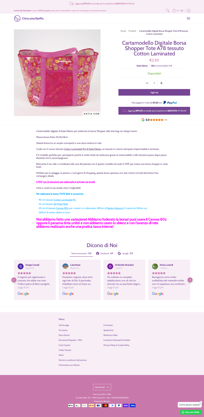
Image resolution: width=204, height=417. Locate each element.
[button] (13, 279)
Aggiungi (154, 92)
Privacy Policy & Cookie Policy (116, 345)
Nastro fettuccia (115, 208)
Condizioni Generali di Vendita (116, 340)
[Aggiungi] (161, 83)
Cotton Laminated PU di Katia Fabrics (82, 149)
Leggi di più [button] (23, 287)
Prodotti (132, 31)
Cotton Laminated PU (65, 199)
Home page (64, 325)
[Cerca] (167, 11)
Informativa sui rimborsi (69, 365)
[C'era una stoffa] (29, 18)
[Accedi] (189, 11)
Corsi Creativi (64, 345)
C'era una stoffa (99, 394)
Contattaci (108, 325)
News (61, 355)
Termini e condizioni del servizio (73, 360)
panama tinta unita (64, 223)
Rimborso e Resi (110, 335)
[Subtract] (147, 83)
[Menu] (188, 18)
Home (123, 31)
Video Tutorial (65, 350)
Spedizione (108, 330)
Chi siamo (63, 330)
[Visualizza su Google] (21, 266)
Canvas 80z (62, 208)
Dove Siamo (64, 335)
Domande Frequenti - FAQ (70, 340)
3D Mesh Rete (60, 204)
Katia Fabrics (142, 65)
